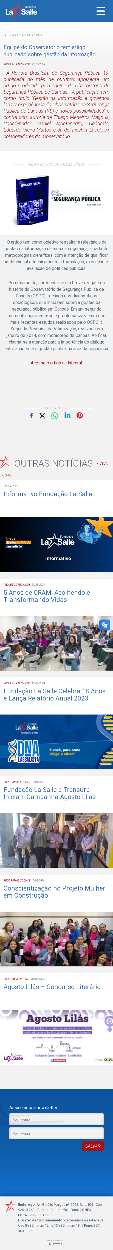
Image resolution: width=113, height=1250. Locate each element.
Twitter (42, 415)
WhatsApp (54, 416)
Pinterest (80, 415)
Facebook (31, 415)
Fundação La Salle (29, 12)
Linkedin (67, 415)
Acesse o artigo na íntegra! (56, 362)
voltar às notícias (25, 35)
